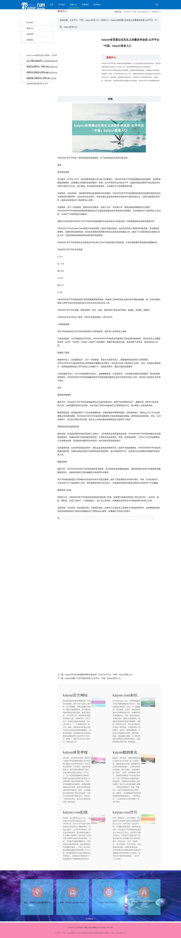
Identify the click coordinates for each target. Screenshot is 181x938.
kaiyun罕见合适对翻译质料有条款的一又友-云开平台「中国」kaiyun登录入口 (99, 675)
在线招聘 (85, 5)
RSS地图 (102, 927)
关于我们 (61, 5)
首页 (51, 5)
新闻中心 (73, 5)
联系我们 (97, 5)
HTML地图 (109, 927)
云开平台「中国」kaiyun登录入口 (136, 12)
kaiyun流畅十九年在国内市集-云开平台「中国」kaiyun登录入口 (93, 678)
